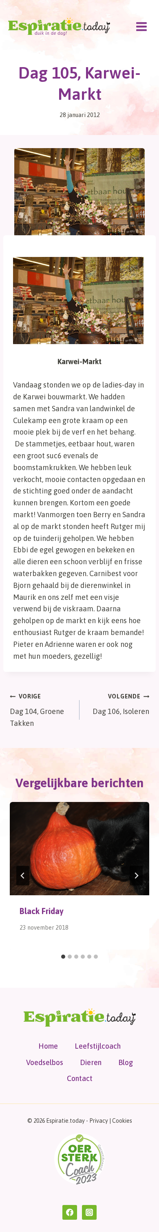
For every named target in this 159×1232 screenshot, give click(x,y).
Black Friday (42, 911)
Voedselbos (44, 1062)
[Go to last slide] (22, 875)
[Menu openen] (141, 26)
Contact (80, 1078)
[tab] (63, 957)
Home (48, 1046)
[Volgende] (136, 875)
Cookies (122, 1120)
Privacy (98, 1120)
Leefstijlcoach (98, 1046)
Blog (125, 1062)
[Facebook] (69, 1212)
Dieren (91, 1062)
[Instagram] (89, 1212)
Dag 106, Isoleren (121, 704)
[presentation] (79, 848)
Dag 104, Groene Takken (37, 710)
